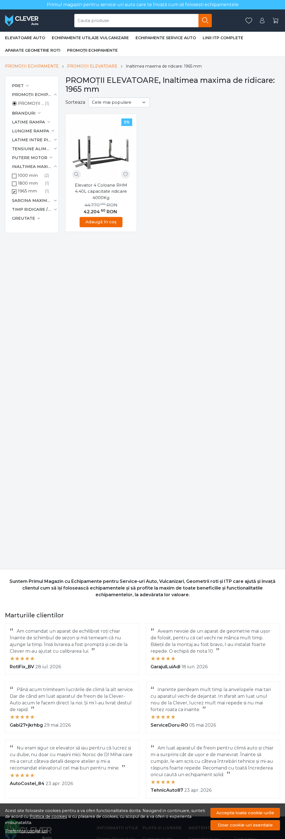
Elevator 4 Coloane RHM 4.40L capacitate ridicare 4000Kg (101, 191)
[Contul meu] (262, 20)
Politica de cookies (48, 816)
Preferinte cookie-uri (26, 830)
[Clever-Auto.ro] (21, 20)
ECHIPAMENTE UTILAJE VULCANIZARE (90, 37)
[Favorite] (248, 20)
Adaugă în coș (101, 221)
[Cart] (275, 20)
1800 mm (28, 183)
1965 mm (27, 191)
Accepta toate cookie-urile (245, 812)
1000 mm (28, 175)
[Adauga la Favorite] (125, 174)
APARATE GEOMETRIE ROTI (32, 50)
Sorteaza (75, 102)
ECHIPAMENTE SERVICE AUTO (166, 37)
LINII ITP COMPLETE (223, 37)
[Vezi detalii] (76, 174)
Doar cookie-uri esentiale (245, 825)
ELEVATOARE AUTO (25, 37)
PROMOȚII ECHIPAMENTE (92, 50)
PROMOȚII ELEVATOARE (92, 66)
